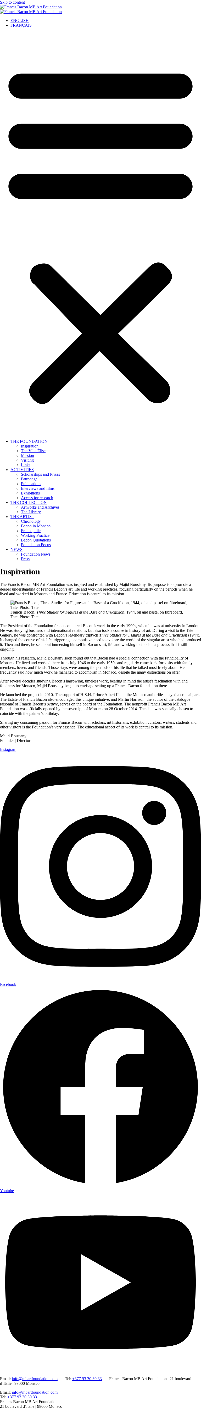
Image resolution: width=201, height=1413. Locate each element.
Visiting (27, 460)
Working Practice (35, 535)
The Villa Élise (33, 451)
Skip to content (12, 2)
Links (25, 465)
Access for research (37, 498)
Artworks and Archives (40, 507)
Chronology (31, 521)
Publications (31, 483)
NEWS (16, 549)
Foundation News (36, 554)
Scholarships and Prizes (40, 474)
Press (25, 559)
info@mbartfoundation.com (35, 1378)
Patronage (29, 479)
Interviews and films (37, 488)
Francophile (31, 530)
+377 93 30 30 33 (87, 1378)
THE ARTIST (22, 516)
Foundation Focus (36, 545)
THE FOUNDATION (29, 441)
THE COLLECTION (28, 502)
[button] (100, 233)
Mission (27, 455)
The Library (31, 512)
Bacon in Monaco (36, 526)
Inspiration (29, 446)
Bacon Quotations (36, 540)
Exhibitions (30, 493)
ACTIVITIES (22, 469)
